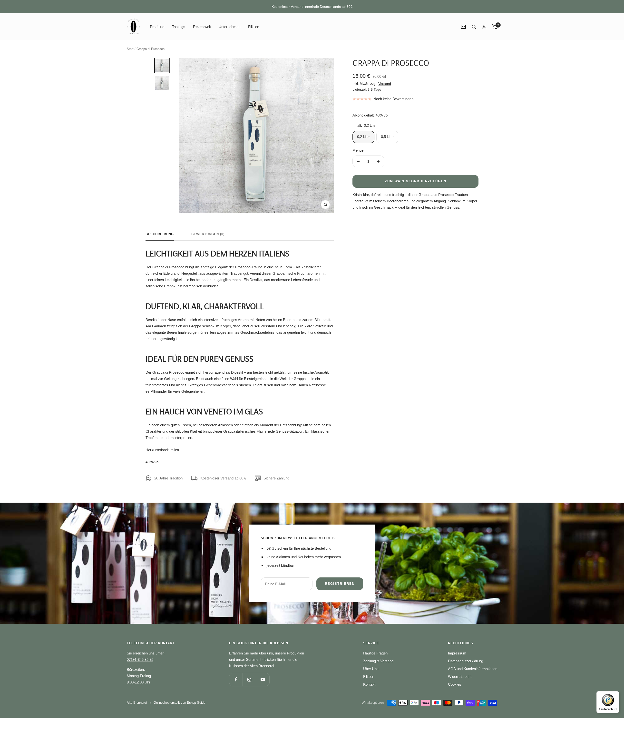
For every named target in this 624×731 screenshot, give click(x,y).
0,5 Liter (387, 137)
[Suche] (474, 27)
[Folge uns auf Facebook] (236, 679)
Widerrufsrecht (459, 676)
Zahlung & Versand (378, 661)
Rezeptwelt (202, 27)
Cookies (454, 684)
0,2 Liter (363, 137)
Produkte (157, 27)
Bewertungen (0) (207, 234)
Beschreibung (160, 234)
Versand (384, 84)
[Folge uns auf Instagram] (249, 679)
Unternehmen (229, 27)
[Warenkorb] (494, 26)
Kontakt (369, 684)
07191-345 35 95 (140, 659)
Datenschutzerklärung (465, 661)
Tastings (178, 27)
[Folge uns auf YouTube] (262, 679)
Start (130, 49)
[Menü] (616, 694)
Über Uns (371, 669)
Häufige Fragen (375, 653)
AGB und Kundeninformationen (472, 669)
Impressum (457, 653)
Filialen (253, 27)
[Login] (484, 27)
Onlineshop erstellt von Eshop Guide (179, 702)
